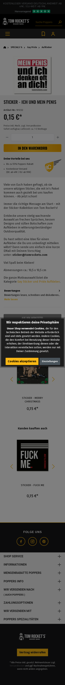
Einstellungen (50, 361)
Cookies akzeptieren (22, 361)
